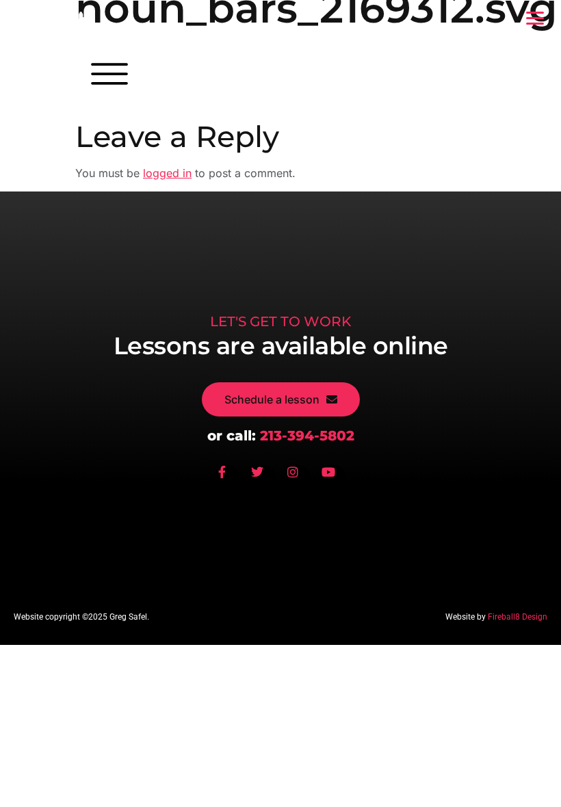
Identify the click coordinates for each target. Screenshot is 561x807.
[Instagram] (298, 477)
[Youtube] (334, 477)
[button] (534, 18)
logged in (167, 173)
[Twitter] (262, 477)
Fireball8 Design (517, 617)
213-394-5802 (307, 435)
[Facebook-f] (227, 477)
